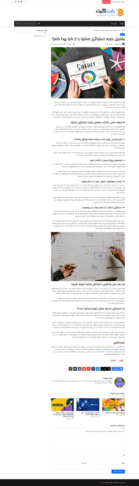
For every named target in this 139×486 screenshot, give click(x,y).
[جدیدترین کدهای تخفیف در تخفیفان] (113, 404)
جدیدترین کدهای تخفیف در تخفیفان (115, 413)
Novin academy (110, 335)
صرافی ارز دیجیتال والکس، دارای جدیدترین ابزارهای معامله (90, 413)
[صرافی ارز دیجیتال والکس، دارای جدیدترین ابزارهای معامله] (88, 404)
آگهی (118, 30)
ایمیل (123, 463)
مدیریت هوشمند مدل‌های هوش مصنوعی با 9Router (87, 2)
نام (123, 455)
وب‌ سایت (84, 463)
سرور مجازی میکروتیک (39, 36)
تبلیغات (121, 23)
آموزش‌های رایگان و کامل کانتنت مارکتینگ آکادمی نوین (108, 352)
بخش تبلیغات (118, 44)
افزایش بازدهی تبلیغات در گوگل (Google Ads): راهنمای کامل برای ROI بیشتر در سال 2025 (63, 415)
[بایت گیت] (110, 12)
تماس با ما (114, 23)
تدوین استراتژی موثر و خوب (62, 102)
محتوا (113, 360)
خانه (122, 30)
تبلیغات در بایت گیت (107, 383)
